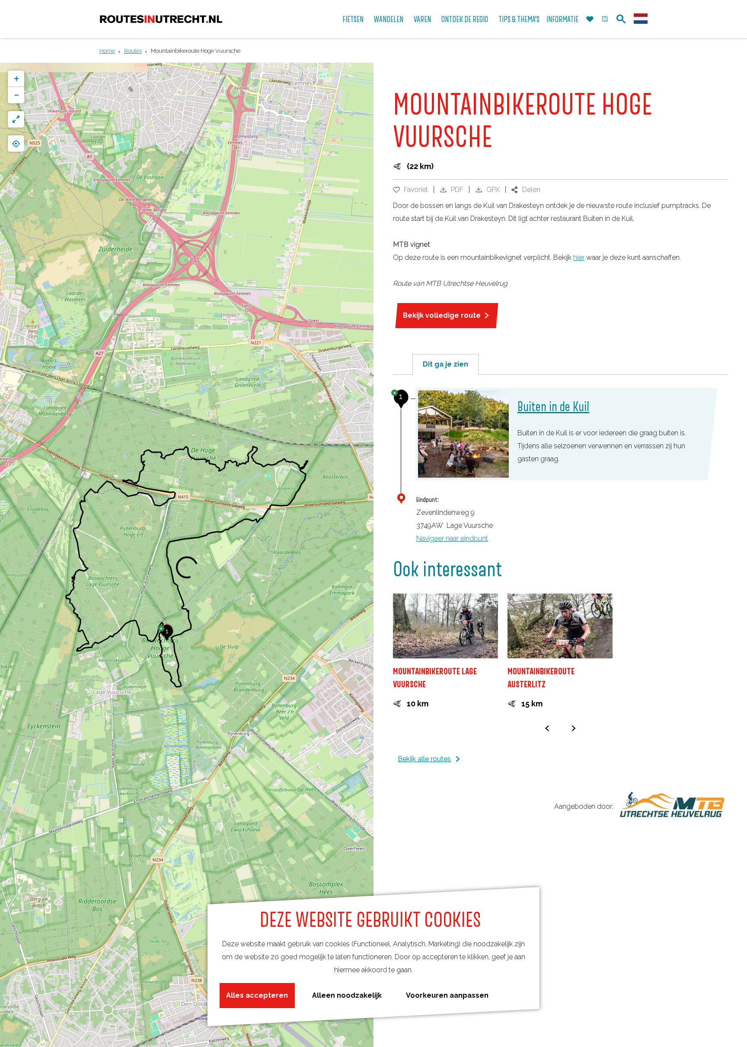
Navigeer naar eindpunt (452, 538)
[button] (167, 636)
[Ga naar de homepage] (161, 19)
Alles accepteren (257, 995)
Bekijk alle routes (424, 759)
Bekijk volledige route (442, 315)
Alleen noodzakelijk (347, 995)
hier (578, 257)
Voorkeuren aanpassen (447, 995)
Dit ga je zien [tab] (445, 364)
